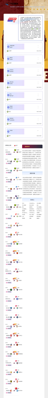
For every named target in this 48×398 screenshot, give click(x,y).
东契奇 (23, 218)
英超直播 (12, 6)
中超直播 (20, 6)
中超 (18, 241)
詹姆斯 (23, 210)
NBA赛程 (24, 205)
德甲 (18, 388)
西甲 (10, 135)
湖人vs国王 (31, 214)
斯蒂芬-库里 (31, 210)
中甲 (18, 269)
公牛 (23, 216)
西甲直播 (33, 6)
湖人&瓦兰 (31, 205)
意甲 (10, 87)
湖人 (38, 205)
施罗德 (30, 207)
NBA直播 (16, 6)
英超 (10, 111)
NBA (23, 203)
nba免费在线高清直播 (26, 208)
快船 (30, 218)
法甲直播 (37, 6)
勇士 (23, 207)
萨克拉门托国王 (40, 208)
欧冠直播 (25, 6)
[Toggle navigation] (42, 4)
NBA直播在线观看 (40, 207)
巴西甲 (10, 50)
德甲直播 (29, 6)
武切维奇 (31, 216)
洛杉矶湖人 (31, 208)
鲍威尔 (38, 218)
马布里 (23, 214)
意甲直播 (41, 6)
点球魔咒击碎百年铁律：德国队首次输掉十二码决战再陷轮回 (34, 167)
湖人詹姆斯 (39, 214)
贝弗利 (38, 212)
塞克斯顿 (38, 216)
